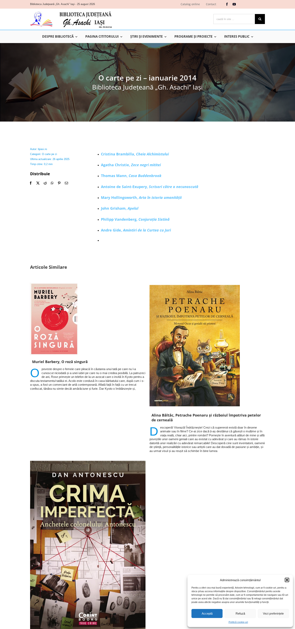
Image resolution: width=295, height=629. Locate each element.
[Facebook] (30, 183)
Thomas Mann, (131, 175)
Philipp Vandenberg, (135, 219)
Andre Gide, (136, 230)
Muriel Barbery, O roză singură (60, 361)
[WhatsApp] (52, 183)
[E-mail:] (66, 183)
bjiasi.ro (42, 149)
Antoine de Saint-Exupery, (149, 186)
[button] (287, 580)
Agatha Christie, (131, 164)
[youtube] (234, 4)
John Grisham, (119, 208)
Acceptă (207, 613)
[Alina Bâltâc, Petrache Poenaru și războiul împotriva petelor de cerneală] (207, 346)
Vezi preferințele (273, 613)
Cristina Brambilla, (135, 154)
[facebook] (227, 4)
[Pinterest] (59, 183)
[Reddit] (45, 183)
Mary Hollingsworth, (141, 197)
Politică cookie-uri (238, 622)
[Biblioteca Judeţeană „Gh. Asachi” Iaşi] (71, 11)
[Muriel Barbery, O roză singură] (87, 319)
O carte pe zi (49, 154)
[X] (38, 183)
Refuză (240, 613)
